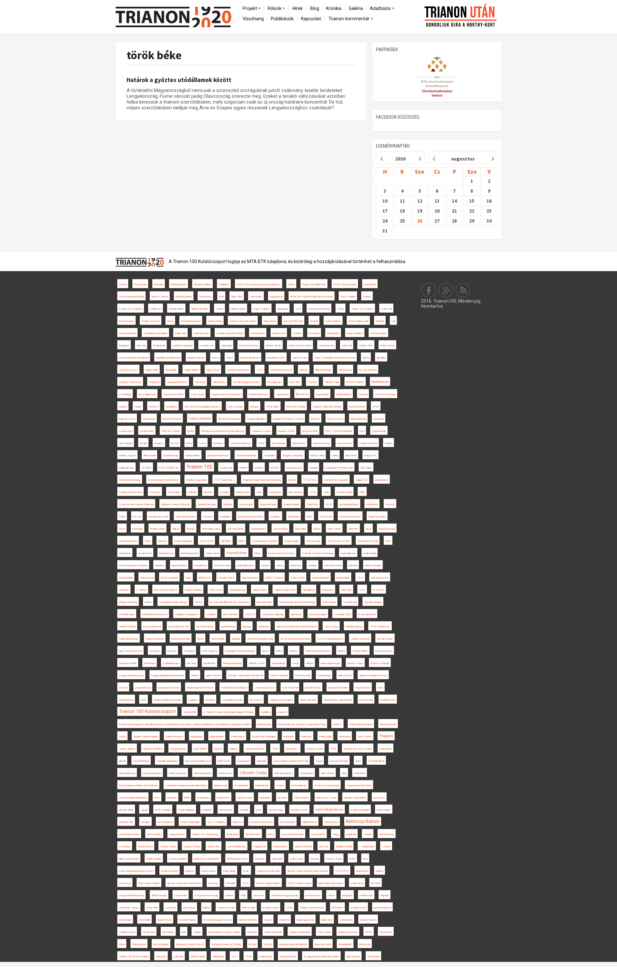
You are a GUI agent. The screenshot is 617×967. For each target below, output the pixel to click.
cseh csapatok (210, 651)
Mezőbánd (373, 956)
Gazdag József (299, 809)
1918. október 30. (380, 626)
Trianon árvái (212, 553)
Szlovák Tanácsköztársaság (317, 553)
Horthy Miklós (360, 651)
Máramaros (149, 418)
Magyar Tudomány (292, 455)
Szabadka (269, 455)
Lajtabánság (350, 602)
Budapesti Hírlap (128, 663)
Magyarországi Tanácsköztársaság (262, 480)
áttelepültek (333, 333)
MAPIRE (353, 528)
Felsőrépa (154, 382)
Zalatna (367, 296)
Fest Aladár (125, 394)
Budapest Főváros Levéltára (288, 418)
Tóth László (324, 932)
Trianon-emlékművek (238, 370)
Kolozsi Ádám (154, 834)
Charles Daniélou (193, 589)
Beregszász (299, 443)
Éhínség (353, 565)
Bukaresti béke (313, 687)
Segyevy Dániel (191, 846)
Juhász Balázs (127, 748)
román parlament (152, 626)
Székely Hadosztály (130, 382)
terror (358, 761)
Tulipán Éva (361, 480)
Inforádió (230, 883)
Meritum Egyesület (196, 480)
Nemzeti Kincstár (293, 321)
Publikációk (282, 18)
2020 (375, 406)
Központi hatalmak (246, 455)
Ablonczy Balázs (363, 821)
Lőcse (202, 443)
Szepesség (140, 284)
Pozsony (312, 382)
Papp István (212, 370)
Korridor (388, 443)
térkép (316, 528)
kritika (279, 651)
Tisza (122, 528)
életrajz (191, 528)
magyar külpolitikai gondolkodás (167, 675)
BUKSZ (294, 651)
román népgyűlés (183, 541)
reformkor (296, 565)
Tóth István (215, 589)
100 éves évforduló (385, 394)
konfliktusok (366, 895)
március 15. (370, 455)
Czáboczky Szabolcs (130, 308)
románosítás (145, 553)
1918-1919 (342, 871)
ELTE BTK (378, 589)
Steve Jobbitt (347, 296)
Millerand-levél (309, 822)
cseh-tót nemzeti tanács (242, 321)
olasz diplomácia (147, 394)
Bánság (314, 858)
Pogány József (286, 431)
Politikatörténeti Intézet (154, 614)
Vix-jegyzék (386, 932)
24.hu (289, 907)
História (367, 834)
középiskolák (241, 785)
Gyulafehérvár (126, 699)
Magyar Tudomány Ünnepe (327, 406)
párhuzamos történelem (206, 858)
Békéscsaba (248, 907)
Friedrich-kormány (206, 504)
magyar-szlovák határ (130, 492)
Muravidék (171, 370)
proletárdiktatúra (245, 565)
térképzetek (225, 809)
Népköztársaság (232, 663)
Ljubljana (193, 699)
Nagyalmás (259, 846)
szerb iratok (256, 296)
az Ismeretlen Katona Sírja (295, 638)
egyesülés (265, 797)
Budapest (124, 345)
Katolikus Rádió (344, 846)
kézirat (252, 944)
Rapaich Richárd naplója (145, 736)
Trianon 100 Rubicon (362, 308)
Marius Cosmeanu (348, 932)
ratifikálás (288, 736)
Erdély (122, 516)
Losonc (280, 785)
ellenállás (381, 357)
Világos (309, 663)
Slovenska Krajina (295, 406)
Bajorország (220, 785)
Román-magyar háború (268, 883)
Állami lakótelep (323, 370)
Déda (189, 443)
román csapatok (169, 577)
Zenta (340, 308)
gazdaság (282, 308)
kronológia (137, 528)
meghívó (282, 712)
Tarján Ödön (180, 895)
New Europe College (149, 883)
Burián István (164, 919)
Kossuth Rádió (344, 492)
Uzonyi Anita (306, 773)
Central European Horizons (133, 565)
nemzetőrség (386, 834)
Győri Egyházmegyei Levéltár (224, 932)
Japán (144, 809)
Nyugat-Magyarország (131, 675)
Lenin (326, 492)
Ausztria (282, 797)
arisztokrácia (295, 492)
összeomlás (246, 504)
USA (221, 296)
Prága (336, 834)
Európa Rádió (126, 577)
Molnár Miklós (176, 308)
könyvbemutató (383, 651)
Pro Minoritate (287, 822)
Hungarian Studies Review (173, 602)
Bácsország (345, 370)
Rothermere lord (321, 443)
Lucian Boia (226, 467)
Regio (188, 577)
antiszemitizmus (128, 541)
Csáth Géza (357, 883)
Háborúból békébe (128, 638)
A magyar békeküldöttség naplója (321, 956)
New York (294, 382)
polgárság (351, 834)
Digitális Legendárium (355, 797)
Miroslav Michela (248, 919)
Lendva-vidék (147, 431)
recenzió (171, 651)
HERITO (250, 614)
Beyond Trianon (368, 919)
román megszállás (190, 822)
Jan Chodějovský (236, 846)
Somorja (375, 883)
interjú (190, 431)
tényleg (265, 565)
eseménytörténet (152, 773)
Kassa (319, 761)
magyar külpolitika (256, 418)
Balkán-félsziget (199, 308)
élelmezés (296, 614)
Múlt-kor (315, 418)
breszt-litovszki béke (293, 834)
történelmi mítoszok (281, 370)
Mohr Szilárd (317, 455)
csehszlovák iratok (185, 516)
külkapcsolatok (178, 284)
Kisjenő (218, 748)
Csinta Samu (208, 871)
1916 (312, 492)
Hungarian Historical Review (240, 651)
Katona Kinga (215, 321)
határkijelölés (345, 944)
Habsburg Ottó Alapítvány (339, 467)
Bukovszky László (326, 797)
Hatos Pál (386, 308)
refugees (159, 443)
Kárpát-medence (174, 736)
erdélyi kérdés (280, 846)
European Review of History (226, 944)
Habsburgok (324, 675)
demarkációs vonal (158, 516)
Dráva (148, 541)
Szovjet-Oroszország (206, 895)
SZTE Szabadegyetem (330, 638)
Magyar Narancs (155, 638)
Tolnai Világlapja (186, 809)
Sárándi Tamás (127, 932)
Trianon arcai (146, 577)
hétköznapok (384, 809)
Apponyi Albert (179, 565)
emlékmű (284, 919)
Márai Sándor (198, 956)
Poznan (268, 944)
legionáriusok (262, 785)
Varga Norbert (362, 687)
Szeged (224, 492)
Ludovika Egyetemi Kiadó (229, 333)
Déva (380, 687)
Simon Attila (217, 638)
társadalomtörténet (177, 382)
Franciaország (170, 455)
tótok (122, 944)
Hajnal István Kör (360, 638)
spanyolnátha (228, 626)
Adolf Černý (224, 761)
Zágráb (197, 932)
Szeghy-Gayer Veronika (264, 541)
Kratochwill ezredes (129, 834)
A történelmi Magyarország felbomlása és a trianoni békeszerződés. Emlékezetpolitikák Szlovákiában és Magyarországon (184, 724)
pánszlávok (189, 907)
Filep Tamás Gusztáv (130, 651)
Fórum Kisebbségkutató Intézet (136, 871)
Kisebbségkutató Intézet (200, 687)
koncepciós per (294, 467)
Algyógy (247, 626)
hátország (364, 944)
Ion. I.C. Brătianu (216, 822)
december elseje (205, 626)
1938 (275, 748)
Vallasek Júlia (332, 382)
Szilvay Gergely (378, 333)
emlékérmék (265, 956)
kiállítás (379, 871)
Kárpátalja (226, 345)
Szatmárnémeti (367, 614)
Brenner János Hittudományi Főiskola (307, 871)
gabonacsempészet (218, 455)
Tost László (197, 394)
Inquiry (137, 406)
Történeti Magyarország (260, 638)
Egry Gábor (366, 467)
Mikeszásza (345, 675)
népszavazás (344, 443)
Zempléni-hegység (191, 321)
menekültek (236, 553)
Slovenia (141, 345)
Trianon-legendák (273, 932)
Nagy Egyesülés (377, 516)
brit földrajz (168, 932)
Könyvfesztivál (357, 406)
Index (352, 858)
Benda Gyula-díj (388, 724)
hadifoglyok (196, 736)
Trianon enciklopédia (299, 932)
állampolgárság (358, 418)
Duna (258, 809)
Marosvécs (205, 296)
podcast (162, 541)
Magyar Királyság (128, 602)
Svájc (246, 871)
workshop (378, 418)
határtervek (370, 284)
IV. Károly (146, 467)
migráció (384, 895)
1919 (245, 883)
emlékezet (155, 308)
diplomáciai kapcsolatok (330, 883)
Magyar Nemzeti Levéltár (358, 748)
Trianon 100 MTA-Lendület (133, 956)
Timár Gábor (272, 406)
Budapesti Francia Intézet (190, 944)
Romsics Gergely (373, 602)
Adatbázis (381, 8)
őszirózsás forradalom (264, 736)
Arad (365, 858)
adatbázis (263, 626)
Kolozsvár (200, 382)
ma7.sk (137, 516)
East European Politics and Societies (138, 785)
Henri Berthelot (141, 761)
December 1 (292, 748)
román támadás (169, 871)
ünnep (170, 321)
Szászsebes (318, 834)
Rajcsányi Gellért (317, 614)
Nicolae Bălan (126, 809)
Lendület (145, 822)
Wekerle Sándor (127, 626)
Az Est (175, 443)
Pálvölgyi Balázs (353, 626)
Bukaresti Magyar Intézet (373, 675)
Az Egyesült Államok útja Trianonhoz (229, 602)
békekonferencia (382, 907)
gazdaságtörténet (349, 504)
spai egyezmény (380, 577)
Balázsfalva (270, 321)
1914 (259, 370)
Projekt (250, 8)
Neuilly (143, 443)
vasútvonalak (379, 431)
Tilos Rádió (144, 919)
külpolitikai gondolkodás (168, 357)
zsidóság (178, 956)
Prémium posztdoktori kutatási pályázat (222, 431)
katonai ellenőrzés (250, 357)
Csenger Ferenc (226, 577)
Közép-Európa (126, 321)
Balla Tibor (346, 589)
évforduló (211, 614)
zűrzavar (207, 516)
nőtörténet (337, 907)
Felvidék (244, 809)
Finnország (125, 883)
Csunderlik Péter (342, 614)
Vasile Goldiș (369, 553)
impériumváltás (271, 907)
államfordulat (353, 956)
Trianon (386, 736)
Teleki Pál (347, 345)
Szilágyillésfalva (171, 663)
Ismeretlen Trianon (129, 907)
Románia (302, 394)
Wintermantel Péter (237, 858)
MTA (333, 748)
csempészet (207, 345)
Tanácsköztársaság (129, 480)
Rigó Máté (351, 455)
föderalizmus (139, 944)
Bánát (200, 638)
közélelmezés (387, 699)
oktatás (275, 467)
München (161, 956)
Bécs (368, 528)
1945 (248, 956)
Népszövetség (387, 528)
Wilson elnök (151, 370)
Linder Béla (152, 907)
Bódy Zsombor (308, 699)
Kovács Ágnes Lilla (358, 321)
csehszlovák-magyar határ (338, 699)
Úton (362, 431)
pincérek (208, 492)
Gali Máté (226, 541)
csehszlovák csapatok (336, 480)
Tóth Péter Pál (290, 687)
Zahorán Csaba (253, 773)
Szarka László (334, 858)
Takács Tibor (366, 345)
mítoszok (258, 895)
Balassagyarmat (305, 919)
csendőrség (200, 565)
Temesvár (154, 492)
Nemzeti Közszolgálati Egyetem (202, 406)
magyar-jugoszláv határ (358, 785)
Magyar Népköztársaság (167, 699)
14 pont (386, 846)
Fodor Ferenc (298, 577)
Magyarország (237, 589)
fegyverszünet (250, 577)
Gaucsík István (127, 418)
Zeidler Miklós (191, 370)
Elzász (198, 602)
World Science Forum (300, 345)
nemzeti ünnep (236, 528)
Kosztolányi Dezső (178, 626)
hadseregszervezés (168, 687)
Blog (314, 8)
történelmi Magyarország (284, 895)
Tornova (123, 687)
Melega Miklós (291, 504)
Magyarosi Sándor (338, 687)
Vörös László (365, 736)
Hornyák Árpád (376, 761)
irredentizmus (166, 553)
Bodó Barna (362, 871)
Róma (265, 651)
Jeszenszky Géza (265, 687)
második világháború (167, 761)
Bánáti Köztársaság (228, 418)
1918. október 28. (169, 467)
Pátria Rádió (325, 736)
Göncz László (235, 406)
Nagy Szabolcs (261, 308)
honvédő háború (187, 919)
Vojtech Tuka (299, 357)
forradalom (171, 406)
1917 (234, 956)
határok (229, 895)
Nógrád (313, 467)
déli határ (158, 284)
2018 (329, 504)
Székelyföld (189, 712)
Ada (184, 932)
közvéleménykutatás (261, 822)
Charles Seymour (150, 321)
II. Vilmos (141, 589)
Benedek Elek (126, 822)
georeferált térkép (172, 418)
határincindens (343, 394)
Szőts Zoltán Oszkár (299, 883)
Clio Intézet (256, 699)
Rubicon (233, 748)
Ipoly (259, 492)
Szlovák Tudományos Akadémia (245, 675)
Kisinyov (189, 871)
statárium (275, 516)
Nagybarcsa (276, 296)
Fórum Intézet (335, 418)
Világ (344, 773)
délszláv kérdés (183, 296)
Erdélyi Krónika (153, 858)
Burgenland (232, 834)
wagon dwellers (355, 333)
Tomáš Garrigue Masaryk (246, 382)
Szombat (170, 907)
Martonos (306, 736)
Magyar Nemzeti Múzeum (226, 394)
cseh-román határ (180, 638)
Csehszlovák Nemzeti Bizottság (297, 602)
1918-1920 (310, 480)
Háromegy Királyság (272, 614)
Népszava (328, 589)
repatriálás (225, 516)
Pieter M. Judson (170, 431)
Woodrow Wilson (202, 284)
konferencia (380, 382)
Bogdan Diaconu (195, 357)
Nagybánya (203, 797)
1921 (362, 589)
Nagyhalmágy (126, 467)
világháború (218, 956)
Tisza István (206, 541)
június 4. (337, 724)
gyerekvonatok (310, 431)
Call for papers (301, 797)
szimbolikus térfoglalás (155, 333)
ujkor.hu (304, 370)
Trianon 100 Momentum (205, 834)
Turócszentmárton (173, 394)
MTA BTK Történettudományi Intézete (311, 296)
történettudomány (258, 394)
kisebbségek (343, 577)
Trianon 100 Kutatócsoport (147, 711)
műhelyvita (359, 773)
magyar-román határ (319, 308)
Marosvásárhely (127, 333)
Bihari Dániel (149, 455)
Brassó (195, 675)
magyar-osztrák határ (268, 871)
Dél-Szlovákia (230, 614)
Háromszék (296, 858)
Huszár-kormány (339, 761)
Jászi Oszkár (280, 528)
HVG (388, 541)
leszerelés (314, 333)
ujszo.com (379, 797)
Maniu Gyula (242, 492)
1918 (360, 577)
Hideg (335, 455)
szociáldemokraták (232, 699)
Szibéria (192, 492)
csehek (219, 308)
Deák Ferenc (334, 528)
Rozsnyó (259, 858)
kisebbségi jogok (189, 553)
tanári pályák (278, 663)
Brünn (241, 541)
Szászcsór (326, 516)
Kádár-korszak (201, 333)
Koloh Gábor (125, 919)
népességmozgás (330, 663)
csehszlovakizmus (240, 443)
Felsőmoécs (238, 736)
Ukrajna (314, 321)
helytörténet (219, 382)
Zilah (243, 895)
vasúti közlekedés (254, 748)
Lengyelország (143, 687)
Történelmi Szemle (367, 541)
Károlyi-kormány (288, 956)
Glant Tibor (236, 296)
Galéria (356, 8)
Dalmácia (252, 932)
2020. (368, 932)
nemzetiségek (161, 944)
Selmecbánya (145, 846)
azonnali (363, 394)
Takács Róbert (333, 321)
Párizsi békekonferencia (317, 651)
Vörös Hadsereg (279, 675)
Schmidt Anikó (127, 614)
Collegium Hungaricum (187, 614)
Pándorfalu (293, 516)
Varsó (295, 663)
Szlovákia (189, 651)
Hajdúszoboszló (368, 443)
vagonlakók (125, 553)
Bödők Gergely (159, 895)
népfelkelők (209, 663)
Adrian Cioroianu (373, 565)
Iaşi (393, 321)
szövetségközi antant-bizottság (290, 761)
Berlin (187, 797)
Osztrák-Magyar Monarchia (133, 357)
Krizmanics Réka (211, 528)
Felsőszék (312, 504)
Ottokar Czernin (314, 748)
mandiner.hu (346, 919)
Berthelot (218, 443)
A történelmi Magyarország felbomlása (186, 785)
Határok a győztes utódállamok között (179, 80)
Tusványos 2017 (128, 370)
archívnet (213, 883)
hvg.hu (122, 736)
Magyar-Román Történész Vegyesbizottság (302, 724)
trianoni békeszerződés (250, 516)
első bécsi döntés (283, 773)
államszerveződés (129, 858)
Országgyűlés (274, 382)
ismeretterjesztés (248, 345)
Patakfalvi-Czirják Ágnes (234, 687)
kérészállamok (299, 785)
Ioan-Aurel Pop (326, 345)
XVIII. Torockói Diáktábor (338, 431)
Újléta (309, 516)
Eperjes (123, 406)
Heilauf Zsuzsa (127, 455)
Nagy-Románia (268, 504)
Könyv (257, 553)
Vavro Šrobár (329, 602)
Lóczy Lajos (331, 626)
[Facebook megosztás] (429, 290)
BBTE (271, 834)
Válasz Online (260, 589)
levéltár (292, 480)
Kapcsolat (311, 18)
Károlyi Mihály (192, 455)
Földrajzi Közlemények (312, 907)
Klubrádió (261, 761)
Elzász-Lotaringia (380, 663)
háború (206, 907)
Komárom (154, 651)
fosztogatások (178, 748)
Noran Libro (213, 846)
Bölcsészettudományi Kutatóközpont (296, 626)
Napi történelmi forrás (360, 724)
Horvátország (302, 675)
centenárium (381, 480)
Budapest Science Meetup (175, 504)
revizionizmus (313, 895)
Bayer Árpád (322, 394)
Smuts (123, 284)
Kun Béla (191, 663)
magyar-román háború (281, 699)
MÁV (362, 492)
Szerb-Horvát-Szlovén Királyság (136, 504)
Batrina (341, 651)
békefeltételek (264, 602)
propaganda (243, 761)
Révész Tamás (159, 296)
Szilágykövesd (358, 907)
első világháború (329, 809)
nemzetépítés (165, 822)
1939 (261, 443)
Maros (215, 357)
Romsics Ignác (385, 638)
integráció (347, 895)
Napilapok (224, 284)
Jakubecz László (261, 431)
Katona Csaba (244, 797)
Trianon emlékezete (284, 589)
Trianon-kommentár (349, 18)
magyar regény (177, 834)
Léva (298, 308)
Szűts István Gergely (344, 284)
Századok (124, 846)
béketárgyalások (202, 773)
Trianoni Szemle (226, 907)
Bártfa (365, 357)
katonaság (344, 736)
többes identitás (303, 846)
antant (148, 602)
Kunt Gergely (125, 443)
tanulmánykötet (320, 577)
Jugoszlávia (282, 394)
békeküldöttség (127, 773)
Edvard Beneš (258, 528)
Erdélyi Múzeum (177, 773)
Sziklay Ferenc (168, 846)
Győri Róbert (200, 748)
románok (210, 699)
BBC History (327, 773)
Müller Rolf (180, 333)
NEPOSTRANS (355, 382)
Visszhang (253, 18)
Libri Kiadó (277, 858)
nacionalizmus (348, 553)
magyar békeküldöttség (131, 895)
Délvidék (227, 504)
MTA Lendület (163, 809)
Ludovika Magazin (182, 345)
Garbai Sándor (238, 308)
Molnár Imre (278, 333)
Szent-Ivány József (338, 541)
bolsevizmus (225, 773)
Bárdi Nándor (217, 736)
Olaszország (366, 699)
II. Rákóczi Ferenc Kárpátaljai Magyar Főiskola (228, 712)
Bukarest (237, 822)
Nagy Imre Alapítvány (314, 284)
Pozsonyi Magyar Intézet (217, 919)
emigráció (207, 809)
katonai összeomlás (350, 516)
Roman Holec (276, 809)
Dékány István (256, 663)
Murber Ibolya (157, 528)
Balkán (175, 528)
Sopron (268, 919)
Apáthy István (273, 345)
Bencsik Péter (253, 834)
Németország (221, 565)
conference (372, 504)
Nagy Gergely (291, 541)
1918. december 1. (224, 480)
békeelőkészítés (276, 357)
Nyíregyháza (331, 822)
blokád (122, 761)
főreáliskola (309, 589)
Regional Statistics (153, 748)
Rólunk (275, 8)
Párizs (229, 357)
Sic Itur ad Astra (368, 370)
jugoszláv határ (323, 944)
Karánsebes (385, 748)
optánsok (124, 589)
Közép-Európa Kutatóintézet (163, 480)
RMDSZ (153, 406)
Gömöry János (355, 663)
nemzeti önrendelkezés (197, 761)
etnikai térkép (258, 333)
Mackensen (223, 797)
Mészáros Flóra (332, 565)
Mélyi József (387, 345)
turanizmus (275, 492)
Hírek (297, 8)
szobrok (297, 333)
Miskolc (380, 321)
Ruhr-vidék (300, 528)
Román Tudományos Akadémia (184, 883)
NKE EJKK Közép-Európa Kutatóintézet (259, 284)
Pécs (157, 797)
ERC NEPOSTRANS (165, 589)
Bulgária (236, 638)
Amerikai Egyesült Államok (293, 944)
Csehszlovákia (200, 418)
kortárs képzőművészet (281, 553)
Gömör (331, 895)
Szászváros (125, 431)
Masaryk (172, 797)
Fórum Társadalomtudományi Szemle (334, 357)
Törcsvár (390, 504)
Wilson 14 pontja (274, 577)
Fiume (279, 565)
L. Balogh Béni (366, 846)
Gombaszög (264, 724)
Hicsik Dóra (149, 932)
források (254, 406)
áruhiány (312, 565)
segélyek (159, 565)
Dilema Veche (213, 675)
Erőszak (323, 846)
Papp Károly (229, 871)
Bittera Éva (204, 577)
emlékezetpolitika (360, 809)
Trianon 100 (199, 467)
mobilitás (265, 712)
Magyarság (159, 345)
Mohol (291, 284)
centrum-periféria (177, 858)
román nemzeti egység (326, 785)
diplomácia (326, 919)
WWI (143, 699)
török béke (154, 55)
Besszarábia (278, 443)
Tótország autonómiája (131, 296)
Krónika (333, 8)
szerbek (259, 467)
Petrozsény (174, 492)
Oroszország (313, 541)
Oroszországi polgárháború (133, 797)
